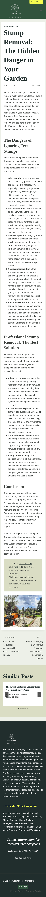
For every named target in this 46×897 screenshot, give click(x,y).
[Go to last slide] (6, 694)
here (16, 567)
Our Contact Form (23, 858)
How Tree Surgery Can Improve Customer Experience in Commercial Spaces (34, 648)
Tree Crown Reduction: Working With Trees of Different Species (11, 646)
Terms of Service (34, 891)
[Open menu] (41, 11)
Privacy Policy (17, 891)
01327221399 (25, 563)
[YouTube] (25, 887)
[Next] (39, 694)
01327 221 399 (36, 2)
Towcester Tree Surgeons (15, 86)
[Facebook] (20, 887)
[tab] (18, 708)
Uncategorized (11, 26)
